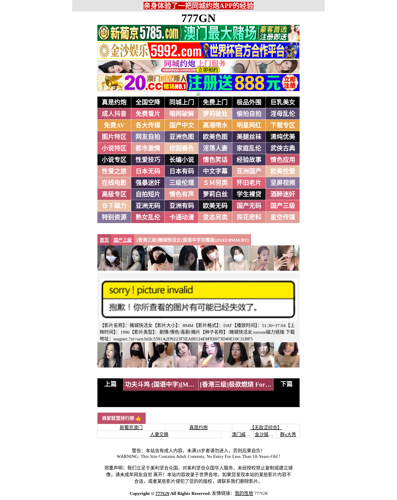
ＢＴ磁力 (114, 205)
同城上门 (181, 102)
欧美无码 (215, 205)
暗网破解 (181, 113)
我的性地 (244, 493)
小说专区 (114, 159)
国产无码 (249, 205)
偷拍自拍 (249, 113)
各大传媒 (148, 125)
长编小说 (181, 159)
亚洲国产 (249, 171)
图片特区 (114, 136)
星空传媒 (282, 217)
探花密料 (249, 217)
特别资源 (114, 217)
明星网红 (249, 125)
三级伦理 (181, 182)
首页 (104, 240)
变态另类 (215, 217)
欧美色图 (215, 136)
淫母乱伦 (282, 113)
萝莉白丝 (215, 194)
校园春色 (181, 148)
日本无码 (148, 171)
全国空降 (148, 102)
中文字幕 (215, 171)
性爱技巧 (148, 159)
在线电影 (114, 182)
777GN (198, 18)
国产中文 (181, 125)
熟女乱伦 (148, 217)
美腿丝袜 (249, 136)
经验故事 (249, 159)
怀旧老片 (249, 182)
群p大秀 (288, 434)
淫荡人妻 (215, 148)
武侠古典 (282, 148)
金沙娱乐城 (266, 434)
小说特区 (114, 148)
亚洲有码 (181, 205)
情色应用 (282, 159)
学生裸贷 (249, 194)
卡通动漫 (181, 217)
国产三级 (282, 205)
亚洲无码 (148, 205)
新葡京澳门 (131, 427)
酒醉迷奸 (282, 194)
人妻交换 (159, 434)
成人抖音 (114, 113)
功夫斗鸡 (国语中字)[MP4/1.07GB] (172, 384)
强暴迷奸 (148, 182)
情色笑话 (215, 159)
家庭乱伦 (249, 148)
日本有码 (181, 171)
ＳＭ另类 (215, 182)
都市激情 (148, 148)
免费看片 (148, 113)
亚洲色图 (181, 136)
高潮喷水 (215, 125)
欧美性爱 (282, 171)
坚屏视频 (282, 182)
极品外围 (249, 102)
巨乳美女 (282, 102)
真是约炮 (114, 102)
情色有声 (181, 194)
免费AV (114, 125)
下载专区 (282, 125)
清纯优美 (282, 136)
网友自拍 (148, 136)
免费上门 (215, 102)
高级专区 (114, 194)
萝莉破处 (215, 113)
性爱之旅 (114, 171)
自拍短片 (148, 194)
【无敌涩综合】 (266, 427)
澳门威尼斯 (243, 434)
